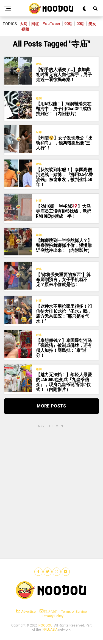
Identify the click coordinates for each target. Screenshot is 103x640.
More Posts (51, 406)
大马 (23, 23)
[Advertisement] (51, 480)
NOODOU (45, 625)
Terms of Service (74, 612)
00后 (80, 23)
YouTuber (51, 23)
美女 (92, 23)
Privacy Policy (53, 616)
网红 (35, 23)
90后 (68, 23)
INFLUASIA (49, 629)
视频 (25, 29)
